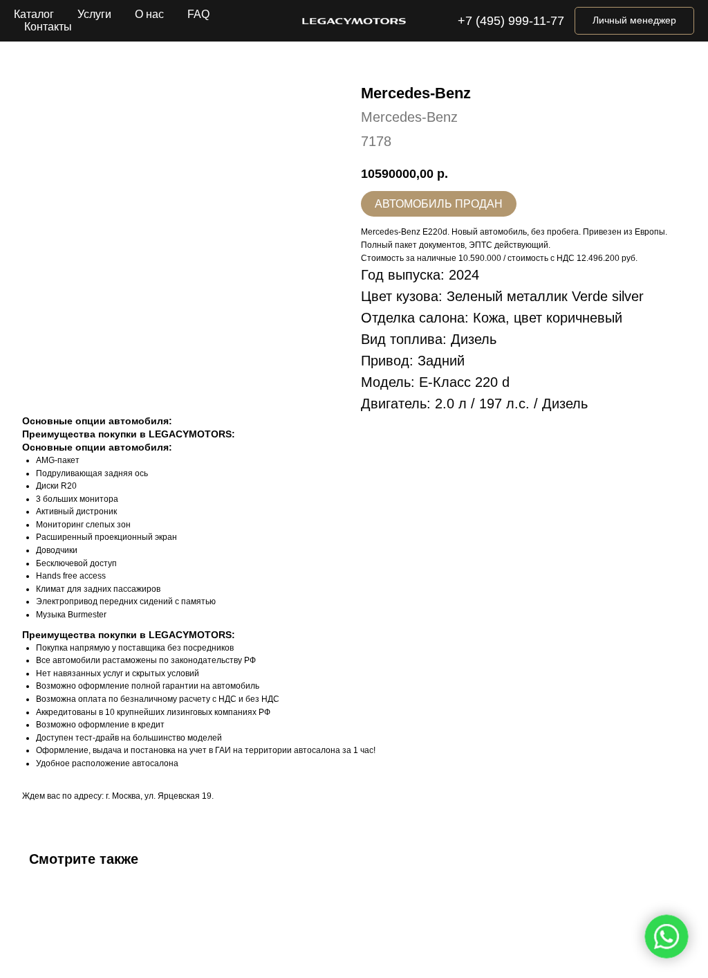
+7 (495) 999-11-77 (511, 21)
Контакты (48, 27)
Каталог (34, 14)
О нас (149, 14)
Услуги (94, 14)
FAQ (198, 14)
